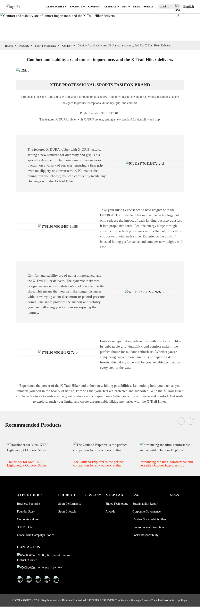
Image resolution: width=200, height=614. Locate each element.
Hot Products (166, 600)
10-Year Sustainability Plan (149, 519)
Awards (110, 511)
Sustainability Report (145, 503)
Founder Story (26, 511)
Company (93, 495)
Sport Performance (45, 45)
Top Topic (181, 600)
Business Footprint (28, 503)
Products (24, 45)
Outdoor (66, 45)
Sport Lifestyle (67, 511)
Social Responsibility (145, 535)
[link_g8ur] (13, 6)
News (174, 495)
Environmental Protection (148, 527)
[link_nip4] (29, 580)
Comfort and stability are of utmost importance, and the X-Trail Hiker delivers (124, 45)
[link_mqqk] (20, 580)
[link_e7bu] (56, 580)
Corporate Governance (146, 511)
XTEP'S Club (25, 527)
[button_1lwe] (177, 6)
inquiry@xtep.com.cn (50, 567)
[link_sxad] (38, 580)
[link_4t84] (47, 580)
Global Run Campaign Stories (35, 535)
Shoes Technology (116, 503)
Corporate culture (27, 519)
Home (9, 45)
